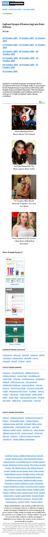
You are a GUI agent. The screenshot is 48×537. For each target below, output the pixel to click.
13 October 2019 (10, 45)
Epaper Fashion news (35, 490)
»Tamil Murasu (17, 373)
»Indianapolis (8, 427)
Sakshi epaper (17, 459)
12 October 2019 (26, 45)
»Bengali (17, 355)
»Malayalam (17, 358)
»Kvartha (16, 379)
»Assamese (7, 355)
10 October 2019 (10, 51)
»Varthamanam (28, 379)
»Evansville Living (17, 421)
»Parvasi (37, 401)
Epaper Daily (37, 499)
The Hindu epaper (19, 468)
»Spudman (7, 439)
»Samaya (6, 373)
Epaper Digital (38, 496)
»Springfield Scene (23, 427)
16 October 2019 (10, 38)
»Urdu (28, 361)
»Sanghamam (31, 382)
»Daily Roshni (25, 394)
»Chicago (14, 436)
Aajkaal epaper (9, 462)
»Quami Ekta (27, 401)
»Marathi (27, 358)
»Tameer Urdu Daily (35, 388)
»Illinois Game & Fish (11, 433)
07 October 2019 (10, 58)
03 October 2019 (27, 65)
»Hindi (41, 355)
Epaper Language (23, 499)
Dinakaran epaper (17, 487)
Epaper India (10, 499)
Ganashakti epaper (24, 462)
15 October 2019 (26, 38)
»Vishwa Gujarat (9, 376)
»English (25, 355)
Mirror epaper (9, 490)
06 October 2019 (27, 58)
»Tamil (14, 361)
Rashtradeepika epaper (33, 480)
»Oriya (35, 358)
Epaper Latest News (23, 496)
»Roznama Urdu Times (18, 391)
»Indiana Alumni (17, 418)
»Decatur (35, 427)
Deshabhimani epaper (14, 480)
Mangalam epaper (12, 483)
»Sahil (5, 391)
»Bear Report (39, 430)
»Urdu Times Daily (18, 388)
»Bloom (6, 418)
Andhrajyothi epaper (27, 456)
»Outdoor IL (27, 430)
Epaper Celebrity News (12, 493)
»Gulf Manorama (17, 382)
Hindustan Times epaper (19, 465)
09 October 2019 (27, 51)
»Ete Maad (13, 394)
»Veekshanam (34, 376)
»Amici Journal (27, 433)
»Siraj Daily (7, 379)
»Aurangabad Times (28, 398)
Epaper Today (24, 502)
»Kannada (7, 358)
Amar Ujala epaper (36, 471)
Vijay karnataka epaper (33, 459)
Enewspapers (11, 502)
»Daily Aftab (13, 398)
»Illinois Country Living (12, 430)
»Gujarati (34, 355)
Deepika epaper (28, 474)
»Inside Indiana (32, 421)
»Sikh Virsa (16, 401)
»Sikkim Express (32, 373)
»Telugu (21, 361)
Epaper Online (36, 502)
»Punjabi (6, 361)
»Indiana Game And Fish (13, 424)
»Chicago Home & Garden (29, 436)
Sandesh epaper (12, 456)
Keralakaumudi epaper (31, 477)
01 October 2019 (10, 71)
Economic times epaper (35, 487)
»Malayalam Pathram (11, 385)
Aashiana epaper (27, 483)
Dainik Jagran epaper (19, 471)
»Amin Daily (22, 376)
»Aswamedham (28, 385)
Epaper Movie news (30, 493)
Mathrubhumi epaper (13, 474)
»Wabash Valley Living (33, 424)
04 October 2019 (10, 65)
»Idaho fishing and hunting (24, 439)
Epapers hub (21, 490)
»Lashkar (33, 391)
